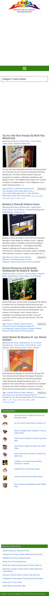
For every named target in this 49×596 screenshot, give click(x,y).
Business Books (10, 274)
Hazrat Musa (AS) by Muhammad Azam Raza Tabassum (22, 565)
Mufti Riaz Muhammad (22, 143)
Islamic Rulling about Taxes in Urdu (19, 193)
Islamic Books (36, 141)
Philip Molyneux (7, 212)
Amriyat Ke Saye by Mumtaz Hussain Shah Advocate (21, 575)
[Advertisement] (24, 39)
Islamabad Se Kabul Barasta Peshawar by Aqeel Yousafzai (23, 578)
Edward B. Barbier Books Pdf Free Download (17, 331)
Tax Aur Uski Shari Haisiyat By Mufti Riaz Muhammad (23, 137)
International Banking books (35, 210)
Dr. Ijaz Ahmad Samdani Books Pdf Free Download (27, 397)
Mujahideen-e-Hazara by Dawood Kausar (17, 558)
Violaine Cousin (19, 212)
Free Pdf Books (19, 210)
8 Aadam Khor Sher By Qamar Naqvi (27, 469)
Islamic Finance (7, 143)
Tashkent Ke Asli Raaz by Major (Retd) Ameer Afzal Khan (22, 554)
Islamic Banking (15, 347)
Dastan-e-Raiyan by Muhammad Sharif (16, 551)
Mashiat (36, 347)
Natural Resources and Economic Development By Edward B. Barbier (20, 269)
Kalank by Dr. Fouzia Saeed (12, 582)
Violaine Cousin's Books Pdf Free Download (25, 262)
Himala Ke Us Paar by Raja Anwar (14, 562)
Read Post (41, 189)
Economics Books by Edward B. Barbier (27, 328)
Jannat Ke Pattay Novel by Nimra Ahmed (28, 476)
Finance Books (25, 141)
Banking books (25, 207)
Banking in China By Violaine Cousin (21, 204)
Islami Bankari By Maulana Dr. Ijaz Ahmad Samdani (24, 338)
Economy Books (31, 274)
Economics (20, 274)
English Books (36, 207)
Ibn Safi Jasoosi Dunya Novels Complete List (30, 423)
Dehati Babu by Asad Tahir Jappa (14, 586)
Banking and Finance (11, 141)
